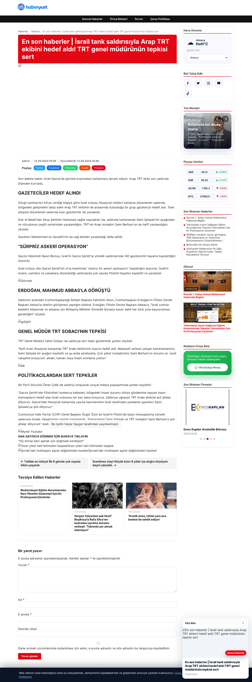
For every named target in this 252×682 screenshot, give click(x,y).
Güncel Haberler (92, 18)
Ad (21, 600)
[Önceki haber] (218, 119)
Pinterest (98, 167)
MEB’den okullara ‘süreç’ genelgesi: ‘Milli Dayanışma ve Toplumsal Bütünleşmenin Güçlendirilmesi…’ (206, 237)
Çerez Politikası (160, 18)
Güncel (35, 31)
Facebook (54, 167)
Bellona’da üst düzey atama (201, 244)
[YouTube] (219, 83)
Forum (139, 18)
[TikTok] (188, 93)
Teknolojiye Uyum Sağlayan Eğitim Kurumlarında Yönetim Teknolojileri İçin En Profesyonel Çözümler (208, 227)
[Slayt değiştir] (201, 439)
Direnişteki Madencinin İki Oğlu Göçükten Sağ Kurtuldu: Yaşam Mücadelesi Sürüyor (204, 251)
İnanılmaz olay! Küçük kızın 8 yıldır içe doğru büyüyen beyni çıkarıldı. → (130, 463)
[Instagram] (208, 83)
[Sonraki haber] (225, 119)
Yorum (24, 565)
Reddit (85, 167)
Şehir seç (193, 50)
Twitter (39, 167)
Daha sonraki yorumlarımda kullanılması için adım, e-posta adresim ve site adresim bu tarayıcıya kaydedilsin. (94, 648)
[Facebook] (188, 83)
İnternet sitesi (27, 629)
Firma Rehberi (118, 18)
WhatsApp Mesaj (207, 367)
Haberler (23, 31)
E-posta (25, 614)
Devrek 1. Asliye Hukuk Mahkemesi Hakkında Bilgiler (206, 219)
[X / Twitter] (198, 83)
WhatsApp (70, 167)
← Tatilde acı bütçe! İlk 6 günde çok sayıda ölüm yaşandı (50, 463)
